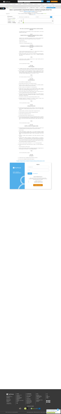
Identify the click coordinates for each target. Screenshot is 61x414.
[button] (51, 17)
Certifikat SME (26, 408)
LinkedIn (49, 400)
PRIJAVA (48, 1)
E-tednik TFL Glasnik (28, 402)
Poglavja (37, 7)
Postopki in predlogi (43, 7)
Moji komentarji (38, 397)
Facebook (46, 400)
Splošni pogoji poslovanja (30, 412)
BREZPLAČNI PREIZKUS (54, 1)
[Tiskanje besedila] (48, 6)
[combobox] (29, 1)
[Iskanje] (42, 1)
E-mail (49, 402)
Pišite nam (37, 401)
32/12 (34, 14)
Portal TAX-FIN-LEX (6, 1)
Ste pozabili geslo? (35, 173)
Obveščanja (19, 4)
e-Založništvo (25, 4)
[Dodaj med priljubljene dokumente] (46, 6)
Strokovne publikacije (19, 397)
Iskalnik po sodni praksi (27, 2)
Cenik (47, 4)
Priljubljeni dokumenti (39, 396)
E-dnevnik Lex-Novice (29, 401)
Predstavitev (8, 4)
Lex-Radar (42, 6)
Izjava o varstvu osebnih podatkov (45, 412)
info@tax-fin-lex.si (9, 403)
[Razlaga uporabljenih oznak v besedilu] (52, 6)
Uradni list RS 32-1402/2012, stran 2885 (29, 11)
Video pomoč (38, 400)
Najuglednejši (48, 396)
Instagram (46, 402)
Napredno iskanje (20, 2)
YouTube (48, 402)
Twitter (48, 400)
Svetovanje (36, 4)
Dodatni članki (28, 403)
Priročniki (17, 399)
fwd (53, 20)
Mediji (41, 4)
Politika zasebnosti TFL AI (37, 412)
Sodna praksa (18, 396)
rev (21, 20)
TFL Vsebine (14, 4)
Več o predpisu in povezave (50, 7)
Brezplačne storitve (28, 400)
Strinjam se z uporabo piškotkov (51, 412)
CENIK (17, 403)
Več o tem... (57, 412)
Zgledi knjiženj (18, 398)
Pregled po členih (32, 7)
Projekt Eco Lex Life (36, 408)
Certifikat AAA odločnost (20, 408)
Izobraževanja (30, 4)
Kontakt (52, 4)
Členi (27, 7)
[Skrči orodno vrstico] (54, 6)
